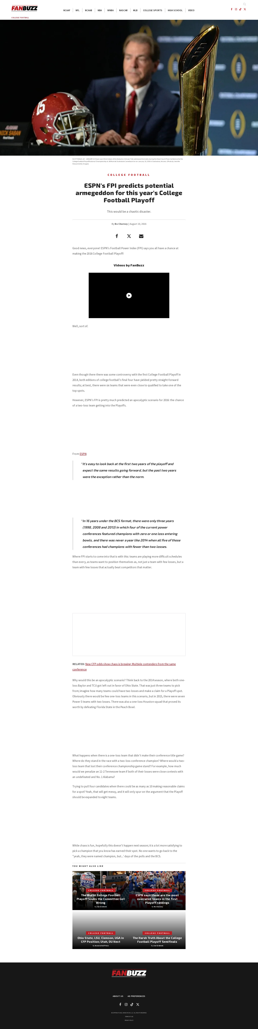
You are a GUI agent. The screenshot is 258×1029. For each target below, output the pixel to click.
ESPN (83, 454)
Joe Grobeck (102, 907)
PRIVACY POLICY (129, 1020)
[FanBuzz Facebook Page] (231, 9)
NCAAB (88, 10)
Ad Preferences (136, 996)
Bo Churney (121, 223)
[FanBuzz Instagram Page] (236, 9)
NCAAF (66, 10)
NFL (78, 10)
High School (175, 10)
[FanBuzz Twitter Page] (245, 9)
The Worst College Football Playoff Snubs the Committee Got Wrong (101, 898)
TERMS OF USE (129, 1016)
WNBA (110, 10)
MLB (135, 10)
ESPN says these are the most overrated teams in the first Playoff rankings (157, 898)
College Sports (152, 10)
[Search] (244, 4)
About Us (118, 996)
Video (191, 10)
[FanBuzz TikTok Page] (240, 9)
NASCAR (123, 10)
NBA (100, 10)
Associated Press (102, 946)
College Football (20, 18)
